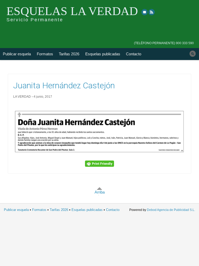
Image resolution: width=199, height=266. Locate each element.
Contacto (133, 54)
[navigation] (164, 39)
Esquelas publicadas (102, 54)
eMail (144, 12)
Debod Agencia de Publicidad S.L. (171, 210)
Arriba (100, 192)
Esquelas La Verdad (72, 11)
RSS (151, 12)
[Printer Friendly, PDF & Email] (99, 164)
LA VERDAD (22, 96)
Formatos (45, 54)
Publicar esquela (17, 54)
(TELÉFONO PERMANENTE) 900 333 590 (164, 43)
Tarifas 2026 (69, 54)
